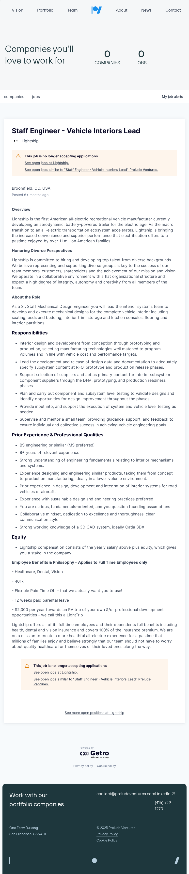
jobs (36, 96)
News (146, 10)
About (121, 10)
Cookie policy (106, 766)
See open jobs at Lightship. (47, 163)
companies (14, 96)
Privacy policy (83, 766)
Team (72, 10)
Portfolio (45, 10)
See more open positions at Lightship (94, 712)
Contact (173, 10)
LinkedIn (163, 793)
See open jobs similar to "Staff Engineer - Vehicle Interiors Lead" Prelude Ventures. (91, 169)
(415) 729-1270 (164, 805)
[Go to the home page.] (97, 10)
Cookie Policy (106, 840)
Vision (17, 10)
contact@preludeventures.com (125, 793)
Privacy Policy (107, 834)
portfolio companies (36, 804)
